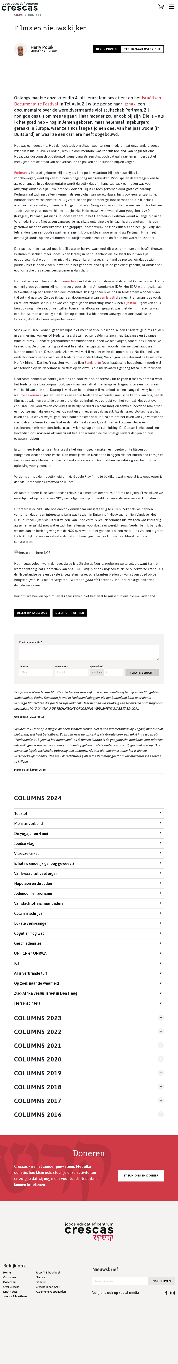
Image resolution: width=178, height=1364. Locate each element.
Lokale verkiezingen (31, 923)
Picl (147, 384)
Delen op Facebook (32, 612)
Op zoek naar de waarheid (36, 983)
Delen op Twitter (69, 612)
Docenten (9, 1282)
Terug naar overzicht (142, 49)
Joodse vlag (24, 843)
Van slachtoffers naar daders (38, 903)
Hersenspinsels (27, 1003)
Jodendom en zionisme (33, 893)
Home (7, 1272)
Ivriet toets (10, 1291)
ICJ (16, 963)
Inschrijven (161, 1281)
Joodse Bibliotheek (15, 1296)
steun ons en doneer (141, 1175)
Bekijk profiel (107, 49)
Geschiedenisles (27, 943)
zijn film (130, 303)
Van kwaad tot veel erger (35, 873)
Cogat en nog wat (29, 933)
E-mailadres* (62, 666)
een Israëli (107, 297)
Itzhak (129, 103)
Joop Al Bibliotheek (48, 1272)
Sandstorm (93, 362)
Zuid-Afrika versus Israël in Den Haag (45, 993)
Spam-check (97, 666)
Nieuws (40, 1277)
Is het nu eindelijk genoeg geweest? (44, 863)
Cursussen (9, 1277)
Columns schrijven (29, 913)
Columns (18, 14)
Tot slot (20, 813)
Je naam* (24, 666)
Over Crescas (11, 1286)
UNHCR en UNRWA (30, 953)
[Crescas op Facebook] (166, 1293)
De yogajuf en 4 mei (31, 833)
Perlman (20, 172)
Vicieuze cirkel (26, 853)
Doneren (41, 1282)
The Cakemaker (31, 395)
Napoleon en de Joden (33, 883)
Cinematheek (68, 281)
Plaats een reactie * (30, 642)
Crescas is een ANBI (48, 1286)
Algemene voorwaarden (51, 1291)
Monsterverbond (28, 823)
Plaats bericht (142, 672)
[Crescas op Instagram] (172, 1293)
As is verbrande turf (31, 973)
